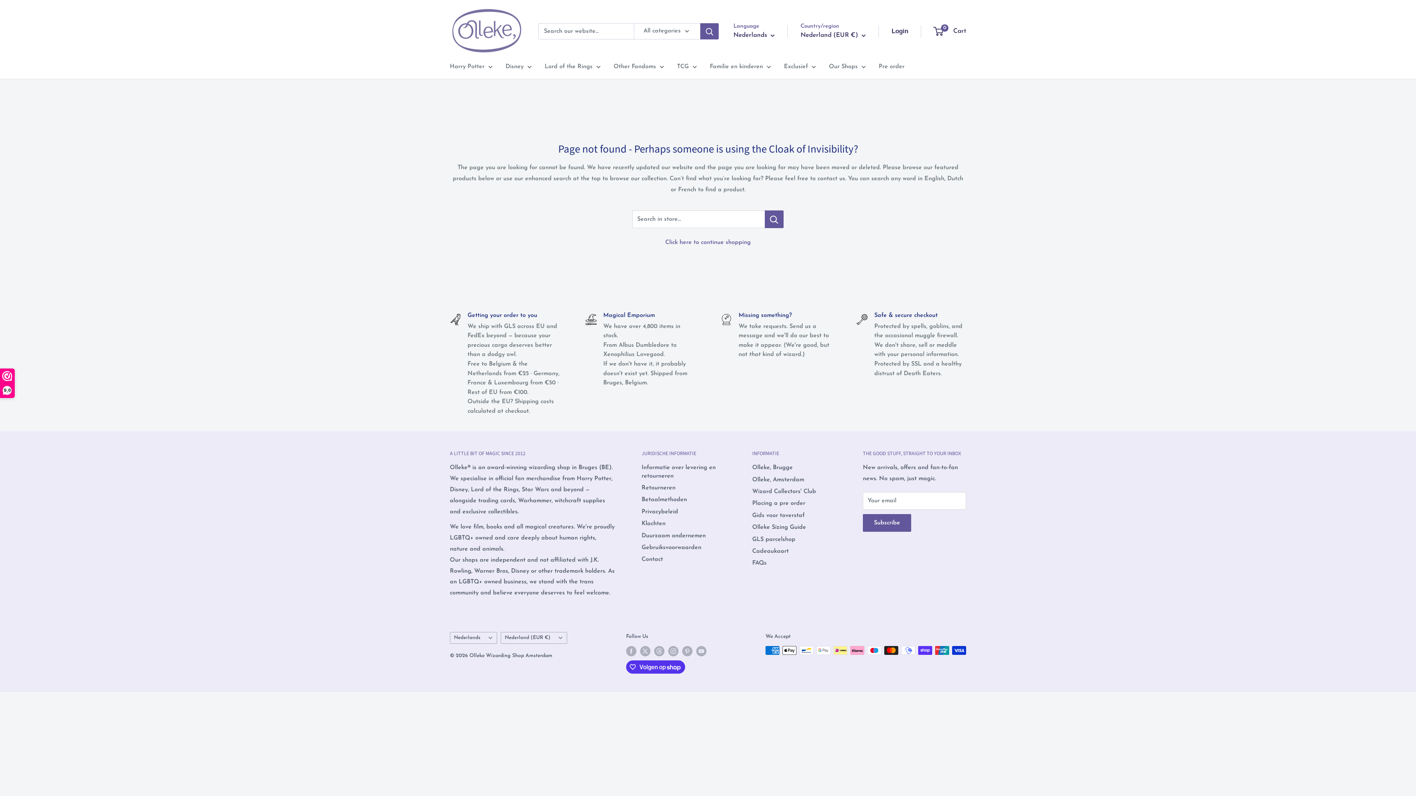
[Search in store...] (774, 219)
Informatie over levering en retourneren (679, 472)
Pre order (892, 67)
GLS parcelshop (773, 539)
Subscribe (887, 523)
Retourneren (659, 488)
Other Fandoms (635, 67)
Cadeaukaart (770, 551)
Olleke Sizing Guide (779, 527)
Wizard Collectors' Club (784, 492)
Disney (515, 67)
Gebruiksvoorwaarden (671, 548)
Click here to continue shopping (708, 242)
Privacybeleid (660, 512)
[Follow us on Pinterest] (687, 651)
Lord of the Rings (569, 67)
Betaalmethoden (664, 500)
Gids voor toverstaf (778, 516)
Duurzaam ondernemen (674, 536)
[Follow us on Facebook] (631, 651)
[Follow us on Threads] (659, 651)
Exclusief (796, 67)
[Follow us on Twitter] (645, 651)
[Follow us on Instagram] (673, 651)
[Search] (709, 31)
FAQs (759, 563)
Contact (652, 559)
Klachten (654, 524)
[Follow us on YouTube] (701, 651)
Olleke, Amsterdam (778, 480)
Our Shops (843, 67)
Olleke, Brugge (772, 468)
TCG (683, 67)
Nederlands (467, 637)
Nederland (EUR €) (528, 637)
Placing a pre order (778, 503)
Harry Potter (467, 67)
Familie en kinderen (736, 67)
